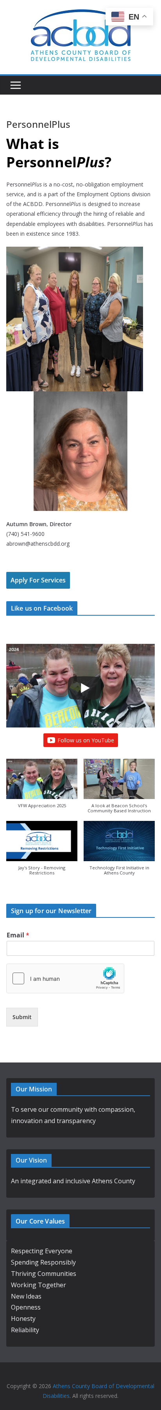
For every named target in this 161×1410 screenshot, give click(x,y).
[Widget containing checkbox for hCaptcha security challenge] (65, 978)
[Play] (84, 688)
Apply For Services (38, 580)
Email (18, 935)
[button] (41, 787)
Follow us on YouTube (85, 740)
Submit (22, 1017)
